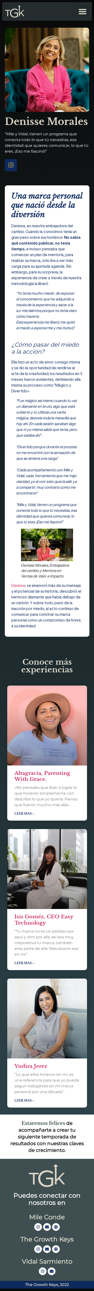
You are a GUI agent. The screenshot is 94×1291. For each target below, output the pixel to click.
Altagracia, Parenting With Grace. (42, 776)
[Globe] (56, 1227)
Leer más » (24, 813)
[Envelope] (47, 1227)
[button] (82, 11)
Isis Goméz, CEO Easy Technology (43, 920)
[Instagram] (11, 165)
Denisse (18, 585)
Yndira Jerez (30, 1066)
